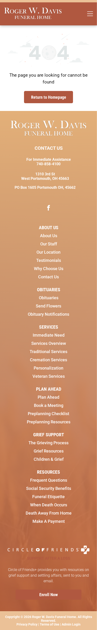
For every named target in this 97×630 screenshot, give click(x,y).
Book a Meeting (48, 405)
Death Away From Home (49, 513)
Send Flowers (48, 305)
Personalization (48, 368)
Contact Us (48, 276)
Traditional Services (48, 351)
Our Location (48, 252)
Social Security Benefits (48, 488)
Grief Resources (49, 451)
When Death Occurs (48, 504)
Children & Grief (49, 459)
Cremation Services (48, 359)
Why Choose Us (48, 268)
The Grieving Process (48, 442)
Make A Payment (48, 521)
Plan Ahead (48, 397)
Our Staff (48, 243)
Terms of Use (49, 624)
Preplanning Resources (48, 421)
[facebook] (48, 208)
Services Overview (48, 343)
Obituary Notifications (48, 314)
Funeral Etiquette (48, 496)
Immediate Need (49, 335)
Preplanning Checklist (48, 413)
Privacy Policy (26, 624)
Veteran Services (48, 376)
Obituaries (48, 297)
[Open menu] (90, 14)
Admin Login (71, 624)
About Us (48, 235)
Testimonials (48, 260)
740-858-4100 (48, 164)
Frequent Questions (48, 480)
